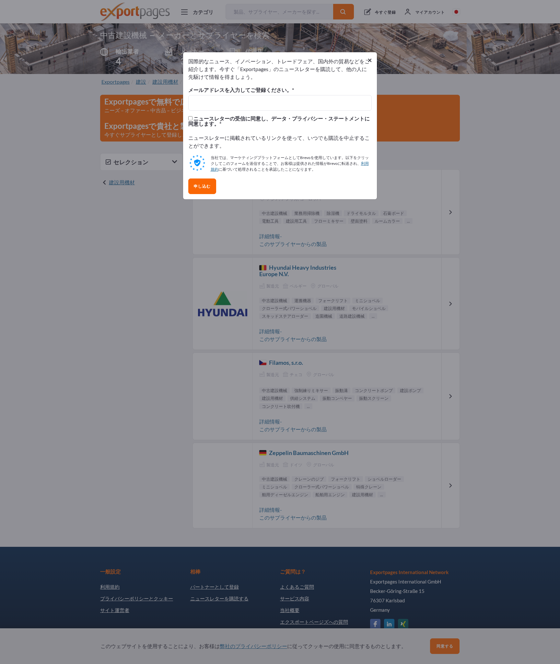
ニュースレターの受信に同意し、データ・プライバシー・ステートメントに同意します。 (279, 121)
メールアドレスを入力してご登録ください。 (240, 89)
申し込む (202, 186)
